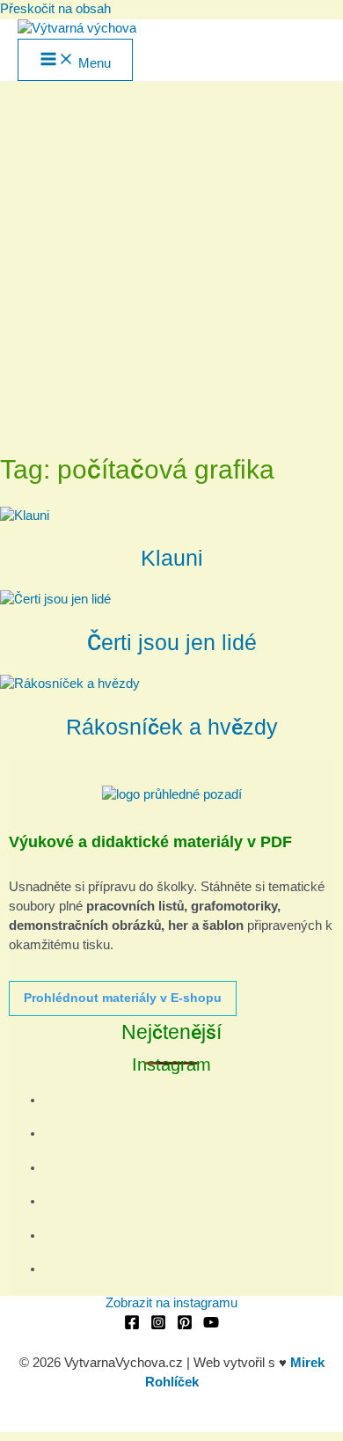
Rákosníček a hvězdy (172, 726)
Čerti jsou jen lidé (172, 642)
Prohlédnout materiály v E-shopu (123, 998)
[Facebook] (132, 1326)
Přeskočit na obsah (55, 9)
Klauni (172, 557)
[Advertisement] (171, 262)
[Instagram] (158, 1326)
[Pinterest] (185, 1326)
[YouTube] (211, 1326)
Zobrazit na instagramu (171, 1303)
